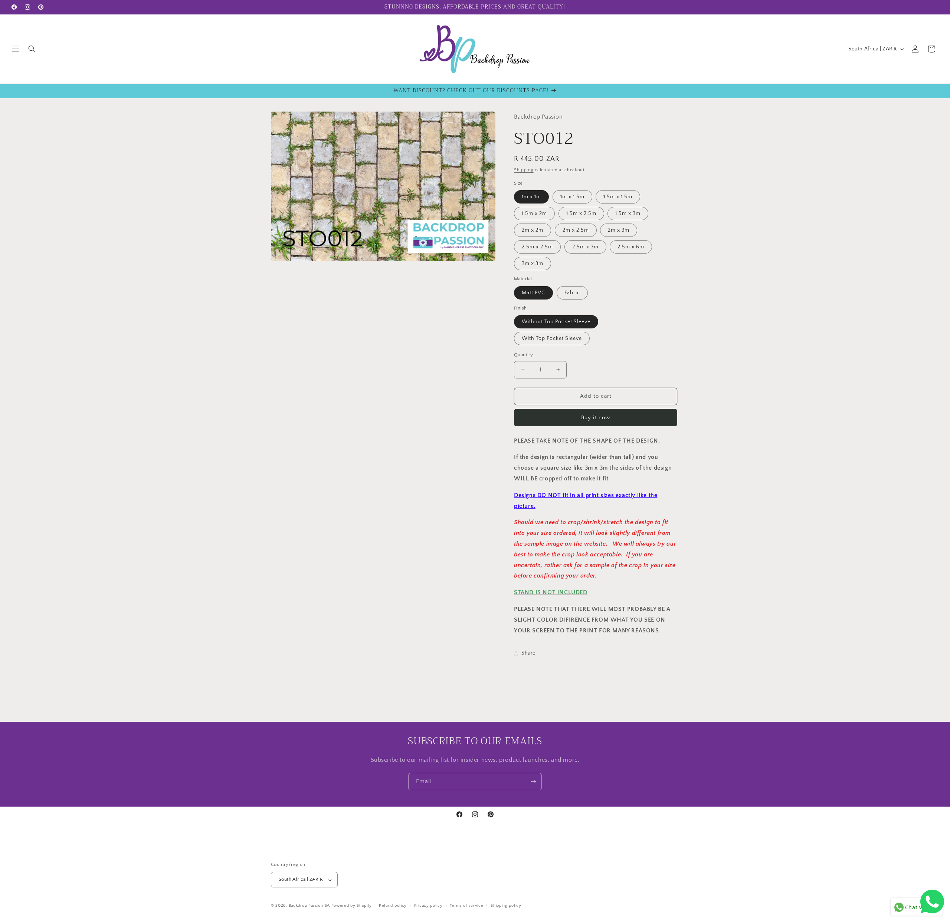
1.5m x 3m (628, 213)
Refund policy (393, 905)
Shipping (524, 170)
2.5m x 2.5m (537, 246)
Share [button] (528, 653)
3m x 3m (532, 263)
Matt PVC (533, 292)
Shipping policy (506, 905)
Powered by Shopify (351, 906)
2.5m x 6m (631, 246)
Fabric (572, 292)
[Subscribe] (533, 781)
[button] (15, 49)
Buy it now (595, 417)
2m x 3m (618, 230)
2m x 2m (532, 230)
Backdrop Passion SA (309, 906)
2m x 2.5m (576, 230)
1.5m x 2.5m (581, 213)
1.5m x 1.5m (617, 196)
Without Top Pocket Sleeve (556, 321)
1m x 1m (531, 196)
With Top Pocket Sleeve (552, 338)
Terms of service (466, 905)
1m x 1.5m (572, 196)
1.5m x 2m (534, 213)
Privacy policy (428, 905)
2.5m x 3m (585, 246)
